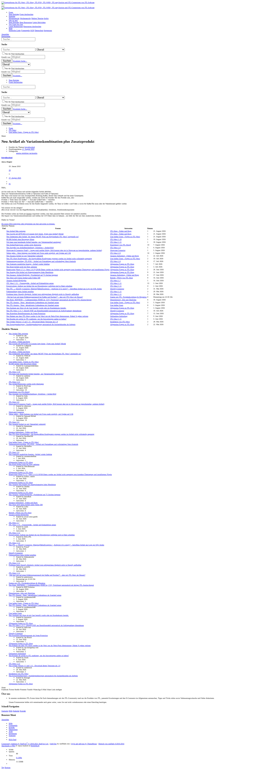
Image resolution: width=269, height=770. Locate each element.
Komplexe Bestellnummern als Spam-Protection (25, 313)
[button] (2, 6)
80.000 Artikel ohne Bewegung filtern (20, 239)
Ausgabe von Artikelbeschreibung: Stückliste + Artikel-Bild (30, 248)
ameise (19, 153)
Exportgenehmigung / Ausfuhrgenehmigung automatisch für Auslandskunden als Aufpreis (40, 324)
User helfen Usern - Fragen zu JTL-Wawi (125, 237)
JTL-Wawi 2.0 (115, 248)
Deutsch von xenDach (111, 744)
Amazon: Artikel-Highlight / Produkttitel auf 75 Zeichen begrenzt (32, 275)
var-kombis (33, 153)
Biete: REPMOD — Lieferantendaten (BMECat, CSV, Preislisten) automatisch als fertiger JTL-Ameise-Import (48, 300)
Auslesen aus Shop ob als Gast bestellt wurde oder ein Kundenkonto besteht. (36, 308)
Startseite (4, 711)
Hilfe (10, 711)
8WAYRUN (35, 746)
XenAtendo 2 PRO (8, 746)
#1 (10, 184)
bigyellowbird (30, 147)
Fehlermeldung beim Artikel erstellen (20, 292)
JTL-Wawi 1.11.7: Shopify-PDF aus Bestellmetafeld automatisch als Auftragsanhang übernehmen (43, 311)
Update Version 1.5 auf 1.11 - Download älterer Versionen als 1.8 (32, 322)
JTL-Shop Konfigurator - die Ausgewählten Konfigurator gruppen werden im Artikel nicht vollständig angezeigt (49, 259)
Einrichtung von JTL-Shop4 (120, 245)
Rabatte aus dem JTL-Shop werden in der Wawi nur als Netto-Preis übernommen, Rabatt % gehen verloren (47, 316)
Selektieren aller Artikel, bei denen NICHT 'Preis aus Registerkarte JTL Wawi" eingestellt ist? (42, 237)
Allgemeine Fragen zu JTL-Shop (122, 264)
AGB (11, 731)
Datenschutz (13, 729)
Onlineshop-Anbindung (118, 316)
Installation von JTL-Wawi (120, 322)
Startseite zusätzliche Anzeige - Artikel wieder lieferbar (28, 264)
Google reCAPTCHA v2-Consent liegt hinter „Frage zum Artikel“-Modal (34, 234)
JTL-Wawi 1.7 (115, 281)
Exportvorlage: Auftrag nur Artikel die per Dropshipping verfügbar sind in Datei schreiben (39, 286)
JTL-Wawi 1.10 (116, 239)
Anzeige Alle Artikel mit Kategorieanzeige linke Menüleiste (29, 272)
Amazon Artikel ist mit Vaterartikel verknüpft (24, 256)
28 (10, 170)
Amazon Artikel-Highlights (16, 281)
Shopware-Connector (117, 250)
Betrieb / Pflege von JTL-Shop (121, 278)
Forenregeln (13, 725)
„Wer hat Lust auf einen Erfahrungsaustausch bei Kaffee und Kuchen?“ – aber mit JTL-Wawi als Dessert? (44, 297)
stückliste (25, 153)
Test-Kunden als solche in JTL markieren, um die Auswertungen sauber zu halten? (36, 319)
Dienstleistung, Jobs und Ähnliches (123, 300)
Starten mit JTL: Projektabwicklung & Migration (128, 297)
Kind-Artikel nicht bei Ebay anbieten (21, 267)
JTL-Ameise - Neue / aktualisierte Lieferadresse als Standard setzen (32, 302)
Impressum (13, 733)
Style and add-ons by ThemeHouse (84, 744)
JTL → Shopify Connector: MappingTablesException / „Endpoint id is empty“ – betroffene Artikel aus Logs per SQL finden (54, 289)
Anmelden (5, 720)
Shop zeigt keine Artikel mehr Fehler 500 (23, 278)
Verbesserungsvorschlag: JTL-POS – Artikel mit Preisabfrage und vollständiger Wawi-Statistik (41, 261)
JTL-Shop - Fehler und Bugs (120, 231)
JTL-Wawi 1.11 (116, 242)
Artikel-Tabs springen (15, 231)
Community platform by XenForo (25, 744)
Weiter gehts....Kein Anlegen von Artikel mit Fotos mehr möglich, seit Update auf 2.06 (38, 253)
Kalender (16, 711)
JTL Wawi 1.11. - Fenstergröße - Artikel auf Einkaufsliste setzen (30, 283)
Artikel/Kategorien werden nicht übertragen (23, 245)
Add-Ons (53, 744)
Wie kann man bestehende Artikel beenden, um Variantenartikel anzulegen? (33, 242)
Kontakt (23, 711)
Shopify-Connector (117, 289)
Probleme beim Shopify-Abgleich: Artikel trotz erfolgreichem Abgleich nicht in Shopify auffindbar (42, 294)
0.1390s (19, 758)
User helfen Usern (116, 305)
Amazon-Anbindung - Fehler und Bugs (124, 256)
